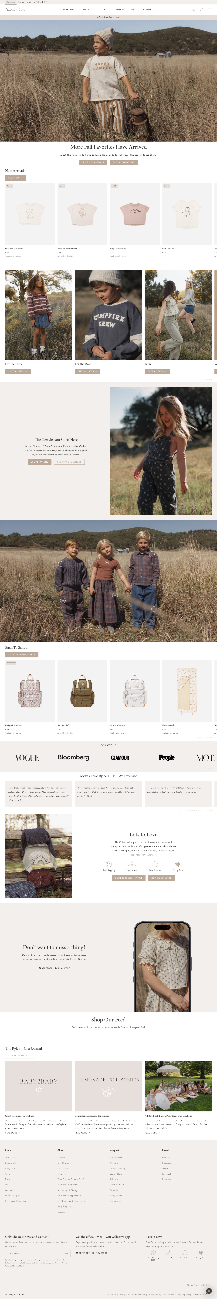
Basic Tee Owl (168, 248)
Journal (61, 1157)
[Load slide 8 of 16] (196, 260)
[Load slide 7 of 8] (210, 737)
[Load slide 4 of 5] (210, 768)
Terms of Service (19, 1266)
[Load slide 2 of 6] (204, 379)
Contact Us (115, 1201)
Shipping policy (184, 1294)
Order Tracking (117, 1168)
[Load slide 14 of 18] (204, 810)
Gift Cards (10, 1157)
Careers (61, 1212)
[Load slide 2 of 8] (200, 737)
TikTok (165, 1168)
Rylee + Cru (19, 1295)
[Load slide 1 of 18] (179, 810)
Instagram (167, 1163)
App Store (47, 968)
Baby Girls (10, 1163)
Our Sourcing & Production (71, 1201)
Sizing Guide (116, 1195)
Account (114, 1163)
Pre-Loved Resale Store (16, 1201)
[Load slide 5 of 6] (210, 379)
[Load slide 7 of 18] (191, 810)
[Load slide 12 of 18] (200, 810)
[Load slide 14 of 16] (208, 260)
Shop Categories (13, 1195)
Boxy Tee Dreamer (118, 248)
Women (9, 1190)
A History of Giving (67, 1190)
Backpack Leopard (117, 725)
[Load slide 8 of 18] (192, 810)
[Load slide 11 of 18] (198, 810)
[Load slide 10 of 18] (196, 810)
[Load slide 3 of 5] (208, 768)
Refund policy (141, 1294)
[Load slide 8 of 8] (212, 737)
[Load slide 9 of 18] (194, 810)
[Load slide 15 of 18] (206, 810)
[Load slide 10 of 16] (200, 260)
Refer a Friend (117, 1184)
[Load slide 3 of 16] (187, 260)
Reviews (166, 1157)
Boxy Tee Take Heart (14, 248)
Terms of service (169, 1294)
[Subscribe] (66, 1253)
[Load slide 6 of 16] (192, 260)
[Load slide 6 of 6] (212, 379)
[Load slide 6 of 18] (189, 810)
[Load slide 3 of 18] (183, 810)
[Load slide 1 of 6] (202, 379)
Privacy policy (155, 1294)
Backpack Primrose (13, 725)
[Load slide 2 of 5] (206, 768)
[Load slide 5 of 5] (212, 768)
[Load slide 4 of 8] (204, 737)
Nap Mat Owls (168, 725)
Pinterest (166, 1179)
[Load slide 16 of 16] (212, 260)
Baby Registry (65, 1206)
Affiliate (114, 1179)
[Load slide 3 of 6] (206, 379)
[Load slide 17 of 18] (210, 810)
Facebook (167, 1174)
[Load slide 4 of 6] (208, 379)
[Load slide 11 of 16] (202, 260)
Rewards (114, 1190)
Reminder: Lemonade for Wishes (92, 1116)
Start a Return (117, 1174)
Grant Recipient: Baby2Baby (19, 1116)
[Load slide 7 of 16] (194, 260)
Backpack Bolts (64, 725)
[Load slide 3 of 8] (202, 737)
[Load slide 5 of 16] (191, 260)
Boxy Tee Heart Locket (67, 248)
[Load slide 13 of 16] (206, 260)
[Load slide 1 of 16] (183, 260)
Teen (7, 1184)
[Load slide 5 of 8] (206, 737)
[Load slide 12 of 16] (204, 260)
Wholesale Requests (67, 1184)
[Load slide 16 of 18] (208, 810)
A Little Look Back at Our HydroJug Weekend (168, 1116)
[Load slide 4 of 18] (185, 810)
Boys (7, 1179)
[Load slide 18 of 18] (212, 810)
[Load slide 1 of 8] (198, 737)
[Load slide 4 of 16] (189, 260)
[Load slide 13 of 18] (202, 810)
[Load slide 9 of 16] (198, 260)
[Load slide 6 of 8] (208, 737)
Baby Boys (10, 1168)
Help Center (116, 1157)
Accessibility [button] (113, 1294)
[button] (70, 10)
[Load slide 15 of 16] (210, 260)
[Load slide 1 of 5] (204, 768)
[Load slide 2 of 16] (185, 260)
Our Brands (63, 1163)
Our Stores (63, 1168)
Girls (7, 1174)
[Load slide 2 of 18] (181, 810)
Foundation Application (69, 1195)
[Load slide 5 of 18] (187, 810)
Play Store (64, 968)
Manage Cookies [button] (127, 1294)
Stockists (62, 1174)
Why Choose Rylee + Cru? (71, 1179)
